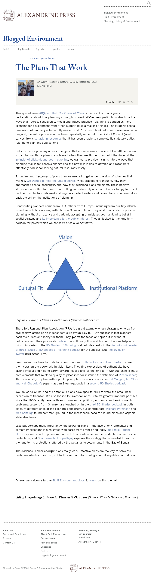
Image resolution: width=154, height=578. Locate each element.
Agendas (40, 49)
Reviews (71, 49)
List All (6, 49)
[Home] (39, 15)
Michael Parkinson (118, 408)
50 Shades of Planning (61, 345)
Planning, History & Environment (122, 21)
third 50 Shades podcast (106, 404)
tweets (92, 480)
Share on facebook (128, 102)
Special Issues (47, 58)
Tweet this (120, 102)
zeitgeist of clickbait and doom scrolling (42, 159)
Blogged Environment (116, 12)
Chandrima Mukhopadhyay (55, 438)
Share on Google (132, 102)
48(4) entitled (61, 113)
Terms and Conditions (14, 534)
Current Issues (48, 538)
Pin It (124, 102)
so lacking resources (48, 138)
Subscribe (46, 546)
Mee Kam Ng (24, 412)
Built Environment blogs (69, 480)
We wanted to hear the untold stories (51, 180)
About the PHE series (90, 541)
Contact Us (9, 542)
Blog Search (23, 49)
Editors (44, 551)
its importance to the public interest (65, 218)
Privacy (7, 538)
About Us (8, 530)
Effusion (59, 568)
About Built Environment (53, 534)
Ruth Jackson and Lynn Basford (103, 362)
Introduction (85, 537)
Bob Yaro (63, 341)
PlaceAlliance (127, 375)
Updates (56, 49)
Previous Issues (49, 542)
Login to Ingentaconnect (53, 555)
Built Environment (114, 16)
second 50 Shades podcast (107, 383)
